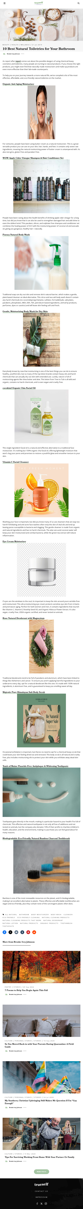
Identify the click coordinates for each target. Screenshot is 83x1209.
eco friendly (9, 917)
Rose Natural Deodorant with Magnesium (23, 618)
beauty (6, 45)
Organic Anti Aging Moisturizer (18, 84)
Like (37, 1204)
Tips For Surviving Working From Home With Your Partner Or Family (39, 1157)
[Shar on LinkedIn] (22, 932)
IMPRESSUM (41, 1197)
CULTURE (9, 1041)
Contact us (41, 1191)
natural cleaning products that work (22, 920)
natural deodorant (53, 920)
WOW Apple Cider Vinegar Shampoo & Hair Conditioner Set (33, 158)
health (15, 45)
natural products (29, 923)
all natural (11, 915)
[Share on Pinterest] (28, 932)
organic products (49, 923)
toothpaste (8, 926)
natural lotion (10, 923)
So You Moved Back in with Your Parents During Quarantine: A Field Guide (39, 1045)
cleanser (68, 915)
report (18, 61)
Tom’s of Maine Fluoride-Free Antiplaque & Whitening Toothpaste (35, 766)
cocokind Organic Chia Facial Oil (19, 388)
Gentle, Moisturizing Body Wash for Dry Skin (25, 311)
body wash (56, 915)
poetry (8, 987)
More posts (41, 1172)
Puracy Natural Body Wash (16, 234)
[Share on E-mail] (16, 932)
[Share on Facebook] (4, 932)
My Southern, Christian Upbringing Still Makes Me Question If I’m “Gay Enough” (41, 1102)
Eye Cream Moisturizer (14, 541)
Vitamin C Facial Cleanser (16, 462)
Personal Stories (23, 1041)
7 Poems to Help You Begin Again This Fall (26, 990)
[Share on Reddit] (34, 932)
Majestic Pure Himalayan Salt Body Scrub (24, 692)
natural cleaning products (56, 917)
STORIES (17, 987)
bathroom (24, 915)
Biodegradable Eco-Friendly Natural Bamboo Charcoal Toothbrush (36, 838)
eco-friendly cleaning (28, 917)
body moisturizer (40, 915)
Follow (41, 1204)
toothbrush (67, 923)
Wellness (25, 45)
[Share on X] (10, 932)
